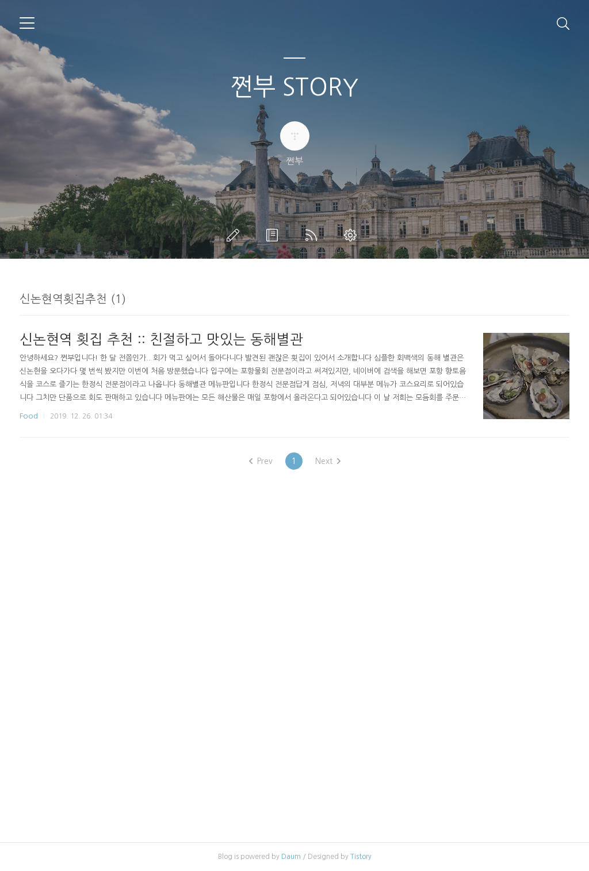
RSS (313, 235)
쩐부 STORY (294, 87)
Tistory (361, 856)
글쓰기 (235, 235)
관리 (352, 235)
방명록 (274, 235)
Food (29, 416)
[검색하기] (563, 23)
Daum (291, 856)
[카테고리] (27, 23)
